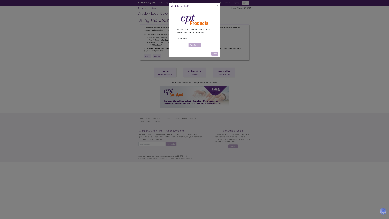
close (215, 54)
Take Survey (194, 45)
